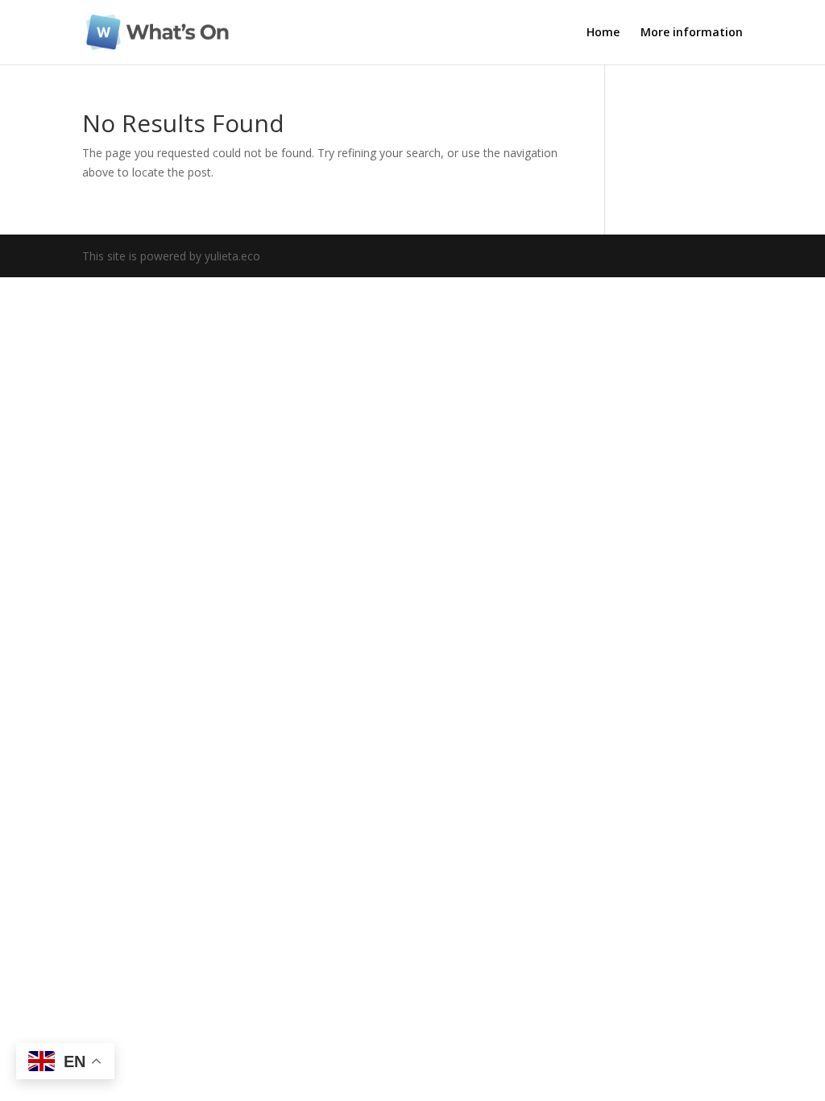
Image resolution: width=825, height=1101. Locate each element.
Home (603, 33)
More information (692, 33)
